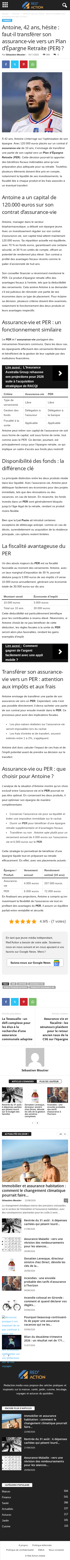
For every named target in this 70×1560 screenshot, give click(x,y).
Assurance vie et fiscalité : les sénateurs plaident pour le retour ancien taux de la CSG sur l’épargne (54, 1029)
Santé (5, 1503)
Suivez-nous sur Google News (30, 962)
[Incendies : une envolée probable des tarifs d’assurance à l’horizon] (57, 1095)
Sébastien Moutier (15, 54)
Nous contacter (56, 1549)
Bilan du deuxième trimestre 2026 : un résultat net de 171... (44, 1338)
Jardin (5, 1520)
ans (13, 984)
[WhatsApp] (33, 64)
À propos (23, 1545)
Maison (6, 1491)
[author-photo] (35, 1057)
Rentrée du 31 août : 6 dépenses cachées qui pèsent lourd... (45, 1222)
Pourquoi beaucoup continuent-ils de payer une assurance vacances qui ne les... (45, 1320)
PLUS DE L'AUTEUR (49, 1081)
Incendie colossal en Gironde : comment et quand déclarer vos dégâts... (45, 1301)
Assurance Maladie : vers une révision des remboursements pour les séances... (44, 1242)
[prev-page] (33, 1123)
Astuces (6, 1514)
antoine (22, 984)
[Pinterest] (24, 64)
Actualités (7, 1508)
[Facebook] (6, 64)
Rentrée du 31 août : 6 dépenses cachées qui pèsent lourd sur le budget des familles (12, 1109)
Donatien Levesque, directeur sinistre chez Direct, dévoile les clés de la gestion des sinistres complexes (35, 1110)
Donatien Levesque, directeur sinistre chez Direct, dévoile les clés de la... (44, 1262)
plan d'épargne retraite (15, 987)
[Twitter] (15, 64)
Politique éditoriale (42, 1545)
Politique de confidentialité (20, 1549)
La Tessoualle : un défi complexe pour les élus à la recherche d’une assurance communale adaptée (17, 1029)
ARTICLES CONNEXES (23, 1081)
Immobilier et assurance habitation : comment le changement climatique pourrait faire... (34, 1190)
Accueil (5, 13)
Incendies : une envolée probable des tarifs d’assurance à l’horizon (56, 1109)
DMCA (41, 1549)
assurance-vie (36, 984)
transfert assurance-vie (42, 987)
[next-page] (37, 1123)
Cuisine (6, 1526)
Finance (15, 13)
